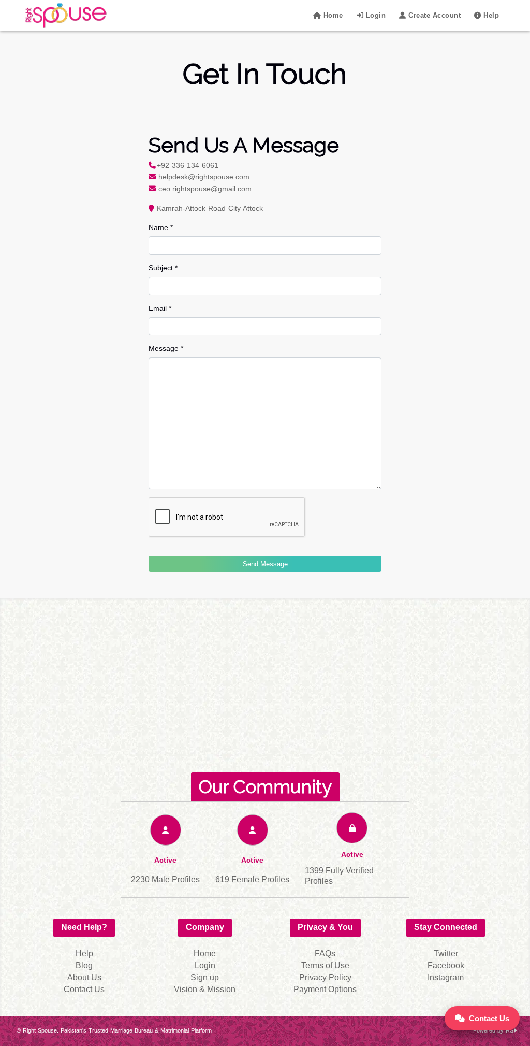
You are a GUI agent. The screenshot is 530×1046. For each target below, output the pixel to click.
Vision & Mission (204, 989)
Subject (163, 268)
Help (490, 15)
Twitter (446, 953)
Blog (84, 965)
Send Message (265, 564)
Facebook (446, 965)
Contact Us (489, 1018)
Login (374, 15)
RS (509, 1030)
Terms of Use (325, 965)
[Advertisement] (265, 691)
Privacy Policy (325, 977)
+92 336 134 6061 (187, 165)
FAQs (325, 953)
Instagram (446, 977)
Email (160, 308)
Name (161, 227)
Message (166, 348)
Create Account (433, 15)
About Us (84, 977)
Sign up (204, 977)
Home (332, 15)
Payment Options (325, 989)
